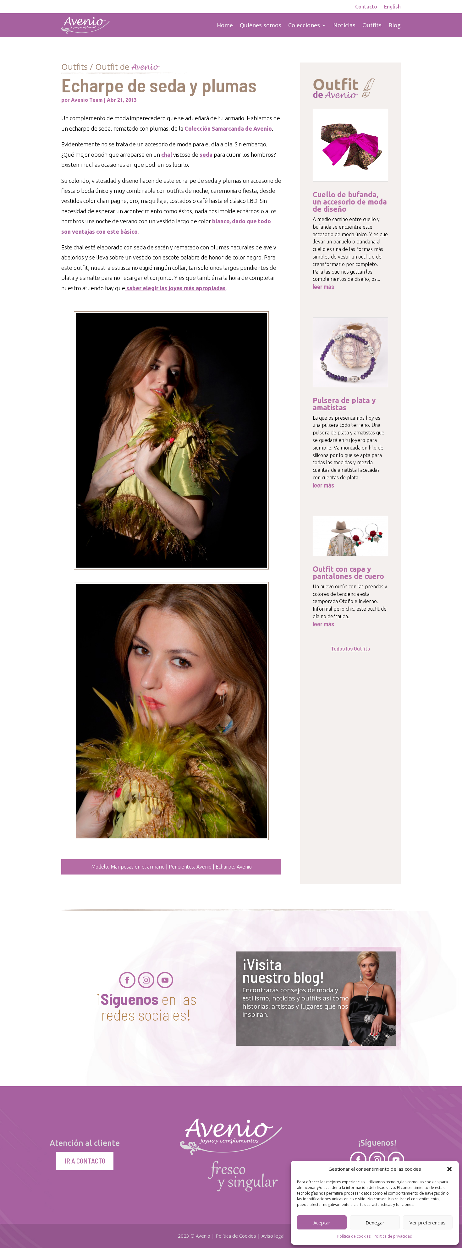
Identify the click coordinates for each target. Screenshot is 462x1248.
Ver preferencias (428, 1222)
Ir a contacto (84, 1161)
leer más (323, 286)
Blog (394, 25)
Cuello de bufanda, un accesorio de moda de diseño (350, 202)
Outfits (372, 25)
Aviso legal (272, 1236)
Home (225, 25)
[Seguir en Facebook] (127, 980)
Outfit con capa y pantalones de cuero (348, 572)
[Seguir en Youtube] (165, 980)
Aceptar (321, 1222)
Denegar (375, 1222)
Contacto (366, 6)
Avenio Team (87, 100)
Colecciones (304, 25)
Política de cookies (354, 1236)
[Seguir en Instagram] (146, 980)
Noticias (344, 25)
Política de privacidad (393, 1236)
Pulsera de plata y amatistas (344, 403)
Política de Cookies (236, 1236)
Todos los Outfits (350, 648)
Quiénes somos (260, 25)
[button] (449, 1169)
